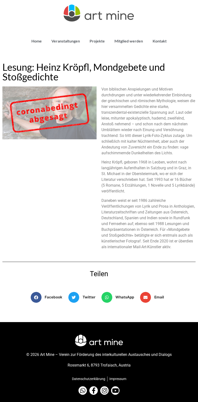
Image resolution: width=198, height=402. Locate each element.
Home (36, 41)
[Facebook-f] (93, 390)
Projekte (97, 41)
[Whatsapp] (82, 390)
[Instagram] (104, 390)
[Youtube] (115, 390)
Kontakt (160, 41)
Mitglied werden (128, 41)
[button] (48, 297)
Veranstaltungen (65, 41)
